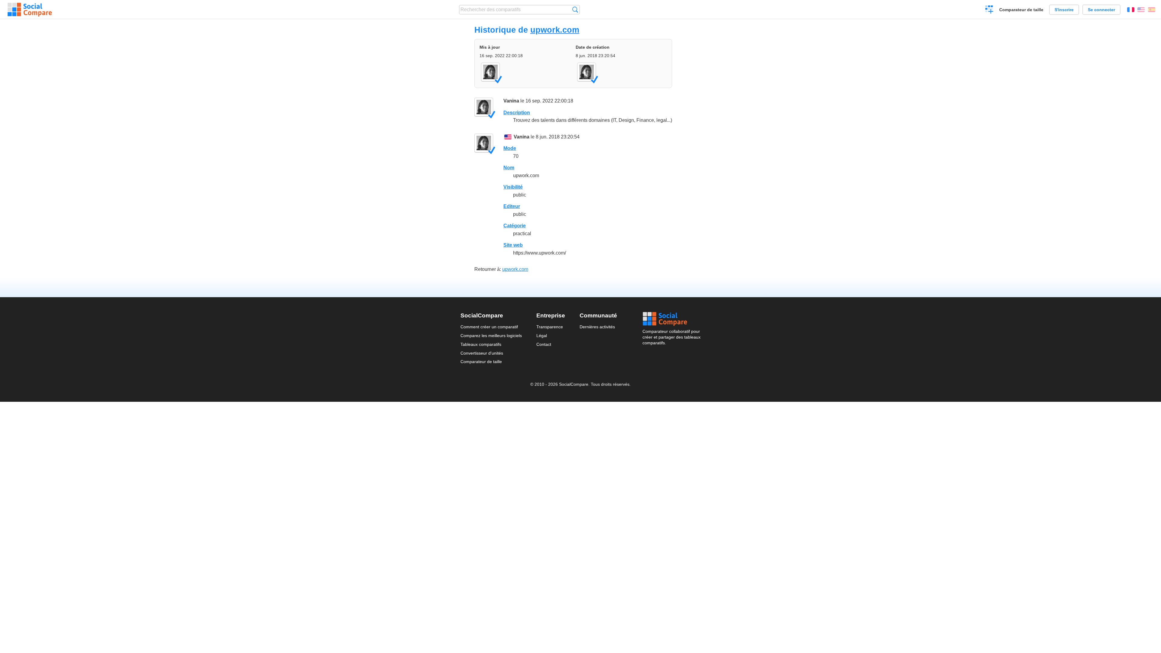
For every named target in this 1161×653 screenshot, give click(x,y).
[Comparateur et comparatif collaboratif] (30, 9)
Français (1130, 9)
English (1141, 9)
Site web (513, 245)
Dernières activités (597, 326)
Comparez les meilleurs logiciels (491, 335)
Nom (508, 167)
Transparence (549, 326)
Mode (509, 148)
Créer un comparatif (989, 10)
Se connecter (1101, 9)
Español (1151, 9)
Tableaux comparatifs (480, 344)
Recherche (575, 9)
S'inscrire (1064, 9)
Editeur (511, 206)
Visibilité (513, 187)
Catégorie (514, 225)
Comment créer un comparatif (489, 326)
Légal (541, 335)
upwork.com (554, 29)
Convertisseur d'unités (481, 353)
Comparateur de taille (1021, 9)
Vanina (511, 100)
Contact (543, 344)
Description (516, 112)
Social (671, 319)
